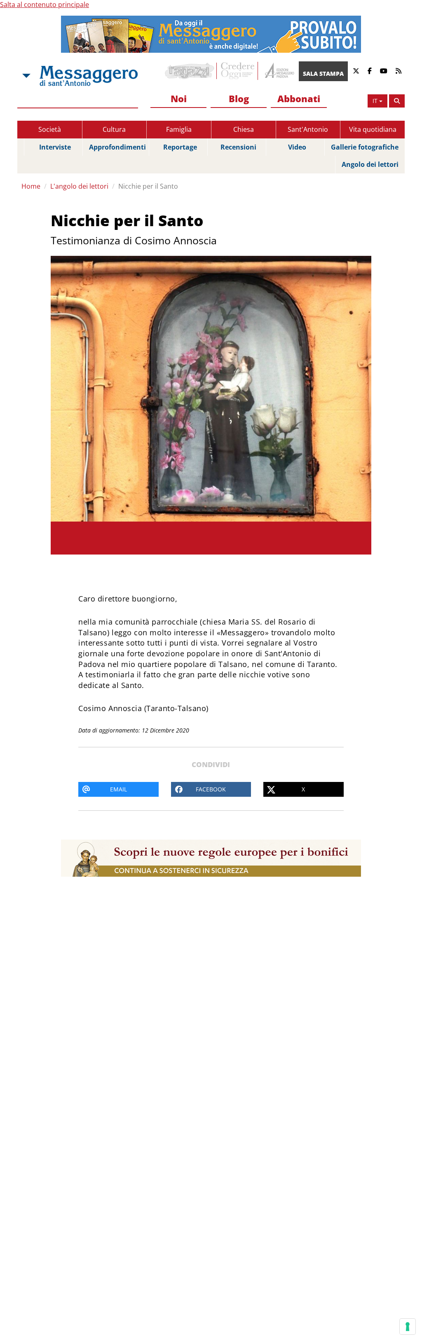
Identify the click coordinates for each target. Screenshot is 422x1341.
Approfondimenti (117, 147)
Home (30, 186)
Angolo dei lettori (370, 164)
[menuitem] (178, 99)
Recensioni (238, 147)
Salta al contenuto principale (44, 4)
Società (49, 129)
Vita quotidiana (372, 129)
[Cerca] (397, 101)
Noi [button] (179, 98)
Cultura (114, 129)
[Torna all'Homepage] (88, 75)
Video (297, 147)
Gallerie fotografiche (365, 147)
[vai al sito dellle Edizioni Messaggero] (278, 71)
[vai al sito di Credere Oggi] (238, 71)
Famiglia (179, 129)
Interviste (55, 147)
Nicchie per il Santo (148, 186)
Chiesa (243, 129)
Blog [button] (239, 98)
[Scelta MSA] (25, 75)
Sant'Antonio (308, 129)
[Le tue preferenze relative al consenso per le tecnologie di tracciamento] (407, 1326)
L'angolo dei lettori (79, 186)
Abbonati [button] (298, 98)
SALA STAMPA (323, 73)
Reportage (180, 147)
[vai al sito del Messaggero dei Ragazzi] (190, 71)
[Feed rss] (398, 71)
